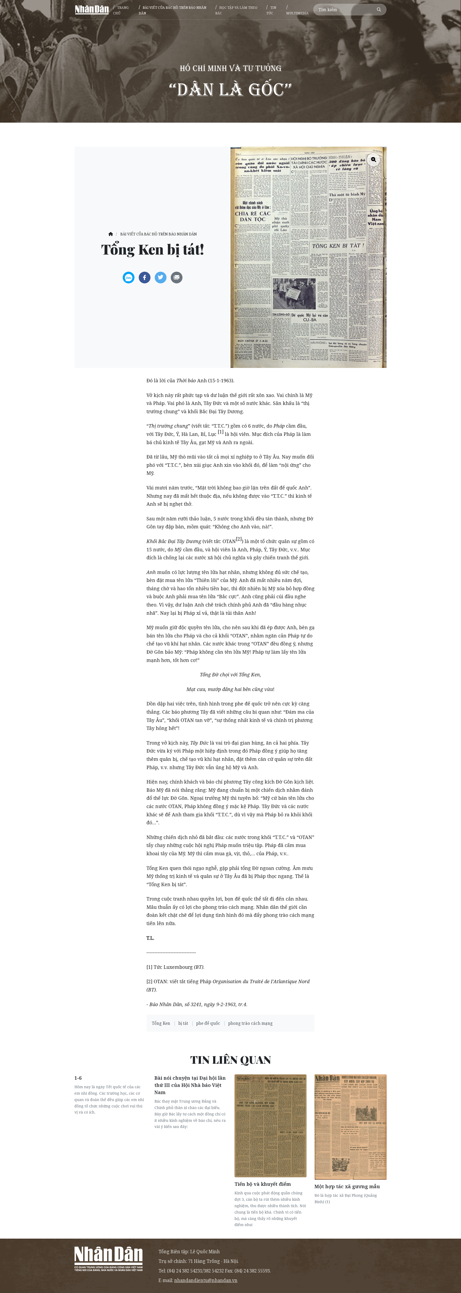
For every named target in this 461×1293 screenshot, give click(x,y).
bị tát (183, 1023)
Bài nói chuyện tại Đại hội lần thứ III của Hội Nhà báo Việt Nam (190, 1085)
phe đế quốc (208, 1023)
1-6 (78, 1078)
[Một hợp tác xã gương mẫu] (351, 1127)
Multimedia (297, 13)
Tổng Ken (161, 1023)
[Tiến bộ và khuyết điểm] (271, 1125)
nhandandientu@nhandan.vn (205, 1280)
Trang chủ (121, 10)
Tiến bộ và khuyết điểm (263, 1184)
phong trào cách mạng (250, 1023)
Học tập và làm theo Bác (236, 10)
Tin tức (271, 10)
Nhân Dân (91, 9)
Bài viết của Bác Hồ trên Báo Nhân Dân (172, 10)
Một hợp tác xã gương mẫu (347, 1186)
